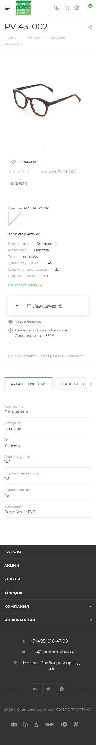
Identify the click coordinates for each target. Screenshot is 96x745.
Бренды (13, 593)
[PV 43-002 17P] (48, 101)
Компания (16, 606)
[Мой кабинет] (76, 8)
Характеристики (28, 384)
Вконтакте (34, 689)
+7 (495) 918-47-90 (49, 641)
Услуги (12, 579)
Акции (11, 565)
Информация (19, 620)
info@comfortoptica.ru (52, 651)
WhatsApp (61, 689)
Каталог (14, 551)
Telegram (48, 689)
